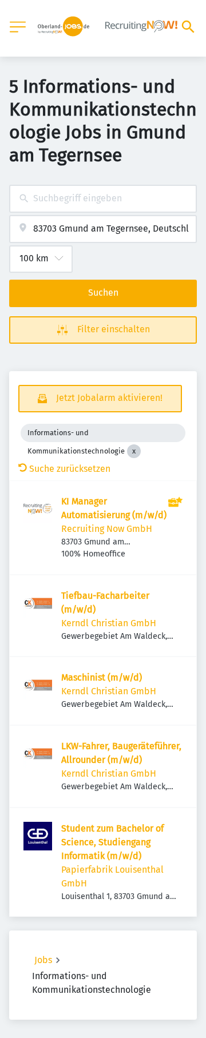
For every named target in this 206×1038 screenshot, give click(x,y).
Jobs (43, 960)
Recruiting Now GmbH (106, 528)
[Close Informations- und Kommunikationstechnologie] (134, 451)
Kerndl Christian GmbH (108, 623)
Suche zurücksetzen (69, 468)
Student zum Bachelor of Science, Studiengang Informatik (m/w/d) (112, 842)
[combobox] (103, 199)
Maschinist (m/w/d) (101, 677)
